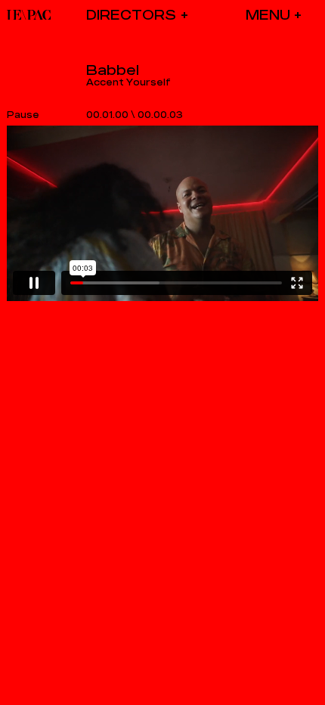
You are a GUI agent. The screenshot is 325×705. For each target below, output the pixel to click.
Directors (131, 15)
